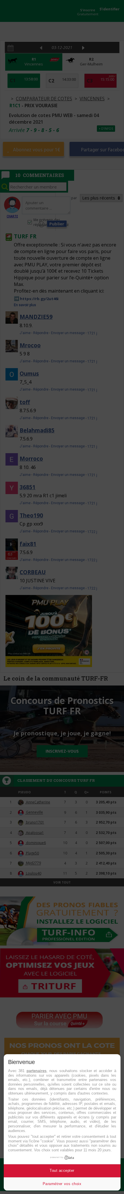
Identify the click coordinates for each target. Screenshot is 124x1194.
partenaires (36, 1071)
